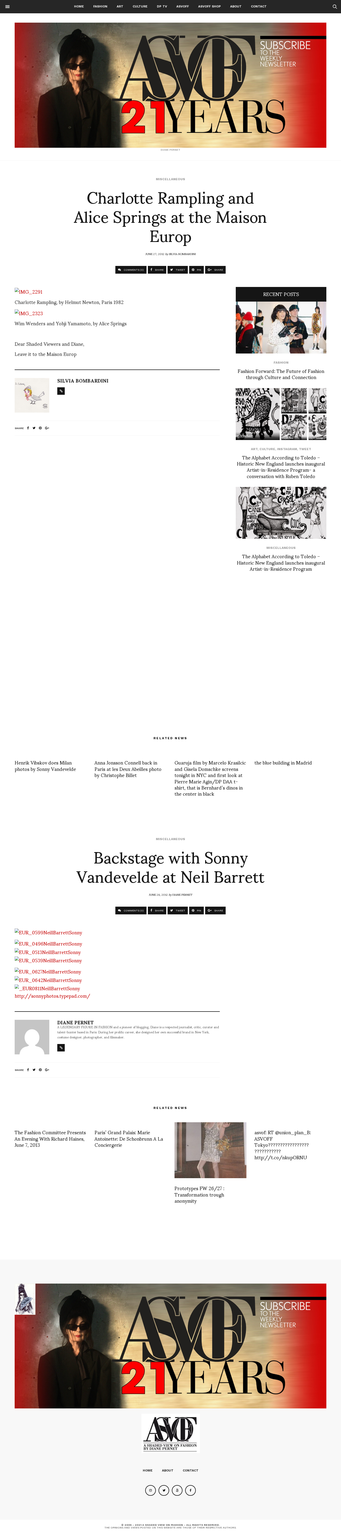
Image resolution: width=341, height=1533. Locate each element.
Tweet (305, 449)
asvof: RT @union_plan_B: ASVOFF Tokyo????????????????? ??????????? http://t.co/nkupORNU (282, 1144)
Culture (140, 6)
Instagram (287, 449)
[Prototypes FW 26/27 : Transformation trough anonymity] (210, 1150)
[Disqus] (117, 510)
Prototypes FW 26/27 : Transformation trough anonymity (199, 1194)
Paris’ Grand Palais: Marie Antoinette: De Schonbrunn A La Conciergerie (129, 1138)
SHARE (159, 269)
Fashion (100, 6)
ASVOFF (182, 6)
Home (79, 6)
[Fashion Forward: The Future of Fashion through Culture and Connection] (281, 328)
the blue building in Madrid (283, 762)
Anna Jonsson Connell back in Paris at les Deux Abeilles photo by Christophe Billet (128, 768)
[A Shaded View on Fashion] (170, 85)
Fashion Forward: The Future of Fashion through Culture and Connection (281, 374)
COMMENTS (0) (133, 269)
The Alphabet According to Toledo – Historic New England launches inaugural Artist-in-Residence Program (281, 562)
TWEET (180, 269)
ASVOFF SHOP (209, 6)
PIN (198, 269)
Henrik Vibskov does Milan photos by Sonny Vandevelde (45, 765)
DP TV (162, 6)
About (236, 6)
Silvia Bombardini (182, 253)
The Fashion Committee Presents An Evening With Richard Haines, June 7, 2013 (50, 1138)
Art (120, 6)
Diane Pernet (182, 894)
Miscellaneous (170, 179)
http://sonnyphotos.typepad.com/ (52, 995)
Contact (259, 6)
